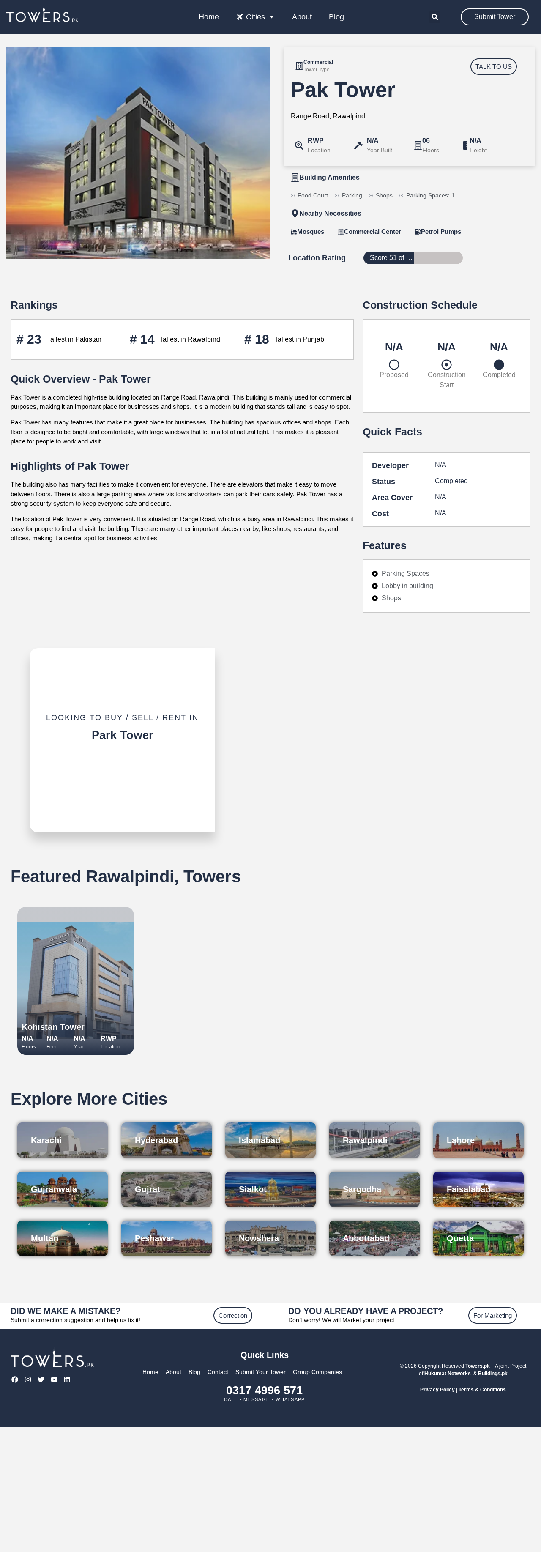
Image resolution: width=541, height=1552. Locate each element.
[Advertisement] (270, 1489)
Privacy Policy (437, 1390)
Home (209, 17)
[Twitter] (41, 1379)
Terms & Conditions (482, 1390)
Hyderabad (156, 1140)
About (302, 17)
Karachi (46, 1140)
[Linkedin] (67, 1379)
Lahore (461, 1140)
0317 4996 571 (264, 1390)
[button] (434, 17)
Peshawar (154, 1238)
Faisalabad (468, 1189)
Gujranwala (54, 1189)
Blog (336, 17)
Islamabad (259, 1140)
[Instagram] (28, 1379)
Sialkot (253, 1189)
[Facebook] (15, 1379)
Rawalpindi (365, 1140)
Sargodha (362, 1189)
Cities (255, 17)
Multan (44, 1238)
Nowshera (259, 1238)
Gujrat (147, 1189)
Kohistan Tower (53, 1027)
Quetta (460, 1238)
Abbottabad (366, 1238)
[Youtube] (54, 1379)
